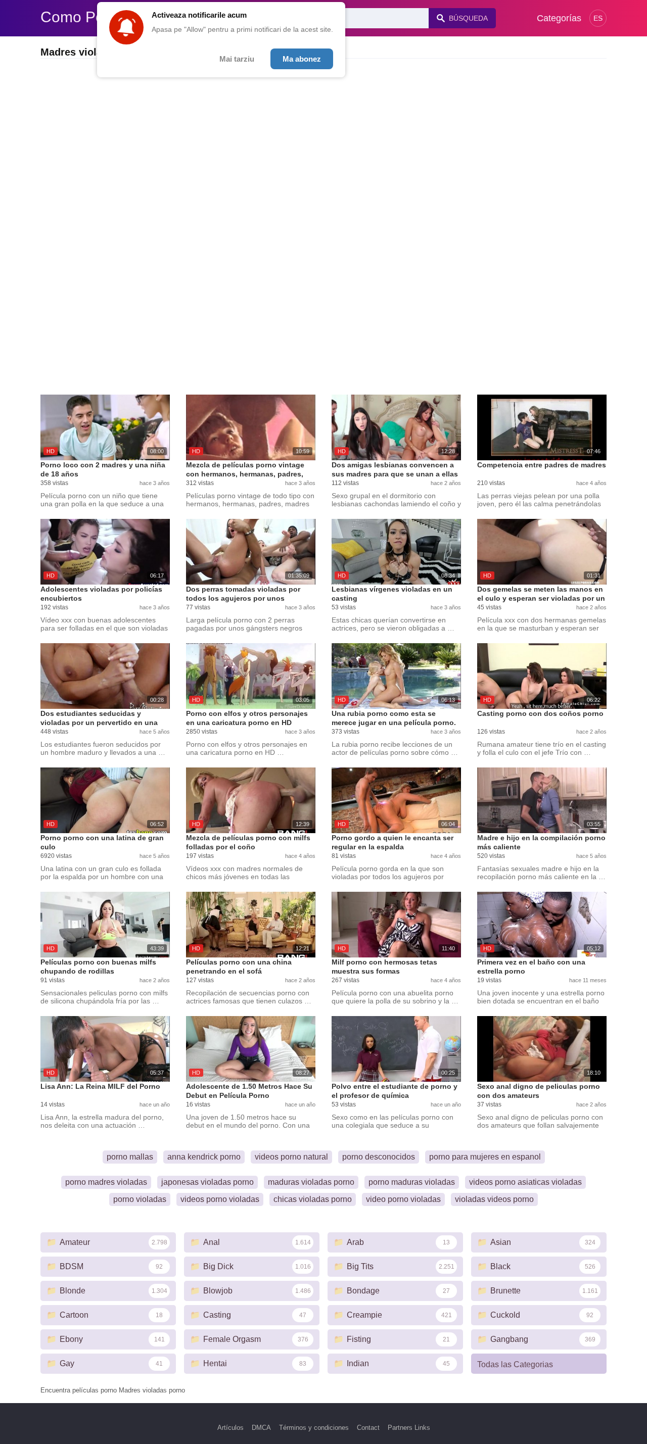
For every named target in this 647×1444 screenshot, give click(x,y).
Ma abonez (302, 59)
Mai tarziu (236, 59)
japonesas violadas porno (207, 1182)
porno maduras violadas (411, 1182)
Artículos (230, 1427)
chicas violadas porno (312, 1199)
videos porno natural (291, 1156)
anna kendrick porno (204, 1156)
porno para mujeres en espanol (485, 1156)
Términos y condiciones (314, 1427)
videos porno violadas (219, 1199)
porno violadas (139, 1199)
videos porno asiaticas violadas (525, 1182)
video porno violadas (403, 1199)
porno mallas (130, 1156)
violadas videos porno (494, 1199)
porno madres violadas (106, 1182)
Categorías (559, 18)
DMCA (261, 1427)
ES (598, 18)
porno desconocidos (378, 1156)
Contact (368, 1427)
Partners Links (409, 1427)
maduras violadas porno (311, 1182)
